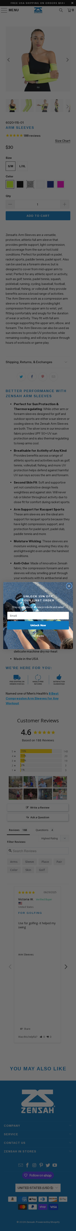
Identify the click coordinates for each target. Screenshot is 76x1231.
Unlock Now (38, 625)
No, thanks (38, 635)
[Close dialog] (69, 586)
